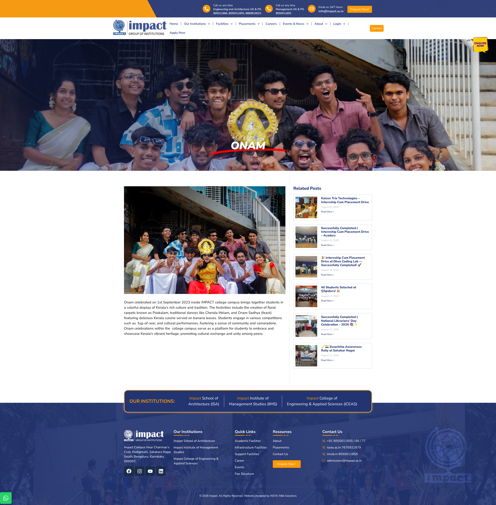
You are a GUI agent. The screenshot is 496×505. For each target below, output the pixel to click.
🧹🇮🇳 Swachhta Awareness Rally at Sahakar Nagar (341, 349)
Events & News (293, 24)
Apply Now (177, 33)
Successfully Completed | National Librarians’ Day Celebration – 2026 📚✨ (339, 320)
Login (337, 24)
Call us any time (223, 5)
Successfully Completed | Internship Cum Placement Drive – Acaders (345, 232)
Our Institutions (195, 24)
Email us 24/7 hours (331, 7)
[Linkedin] (161, 471)
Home (174, 24)
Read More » (327, 211)
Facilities (222, 24)
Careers (271, 24)
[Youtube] (150, 471)
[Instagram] (139, 471)
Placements (247, 24)
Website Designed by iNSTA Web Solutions (270, 496)
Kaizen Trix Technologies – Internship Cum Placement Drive (345, 200)
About (318, 24)
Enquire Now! (359, 9)
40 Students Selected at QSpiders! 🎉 (338, 289)
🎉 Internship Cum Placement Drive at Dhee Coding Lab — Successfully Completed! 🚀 (343, 261)
